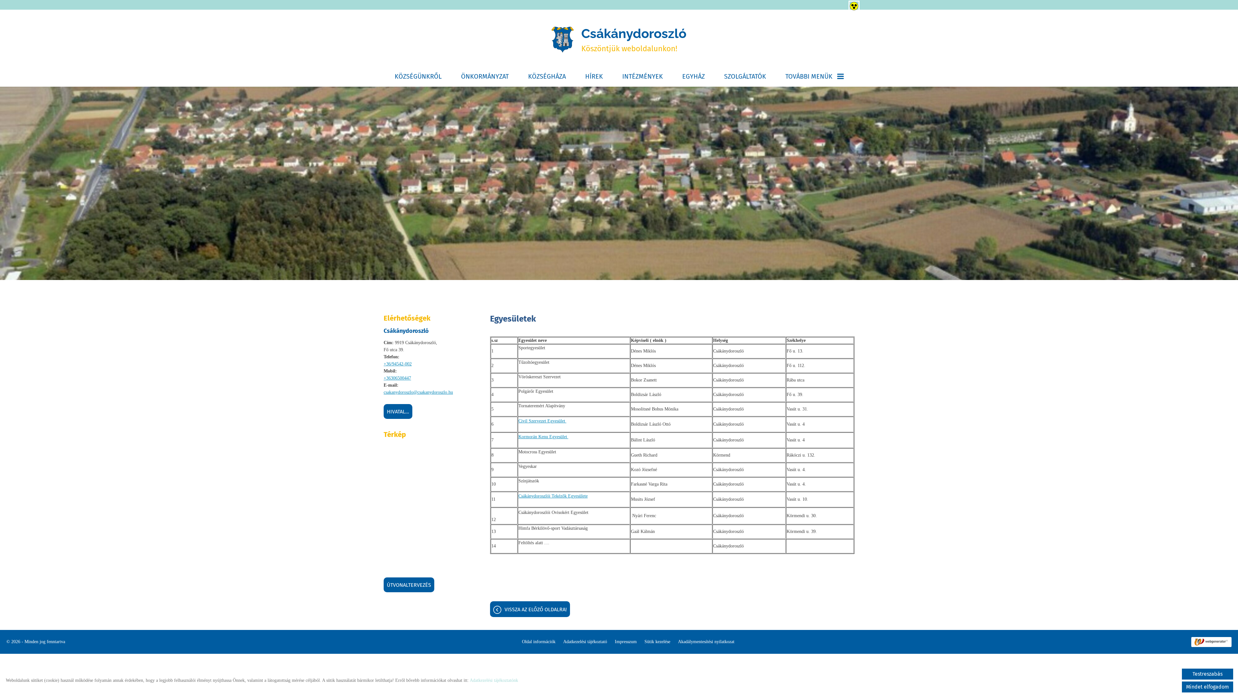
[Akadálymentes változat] (853, 4)
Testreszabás (1208, 674)
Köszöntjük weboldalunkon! (633, 39)
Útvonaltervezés (409, 585)
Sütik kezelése (657, 641)
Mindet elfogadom (1207, 687)
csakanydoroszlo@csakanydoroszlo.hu (418, 392)
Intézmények (642, 76)
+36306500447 (397, 378)
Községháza (547, 76)
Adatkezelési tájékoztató (585, 641)
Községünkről (418, 76)
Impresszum (626, 641)
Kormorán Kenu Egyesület (543, 436)
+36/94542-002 (398, 364)
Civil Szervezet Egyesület (542, 421)
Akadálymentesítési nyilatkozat (706, 641)
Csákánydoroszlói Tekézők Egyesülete (553, 496)
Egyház (693, 76)
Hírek (594, 76)
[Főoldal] (563, 40)
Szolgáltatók (745, 76)
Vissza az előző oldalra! (536, 609)
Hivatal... (398, 412)
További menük (808, 76)
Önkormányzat (485, 76)
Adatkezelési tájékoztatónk (494, 680)
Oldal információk (538, 641)
